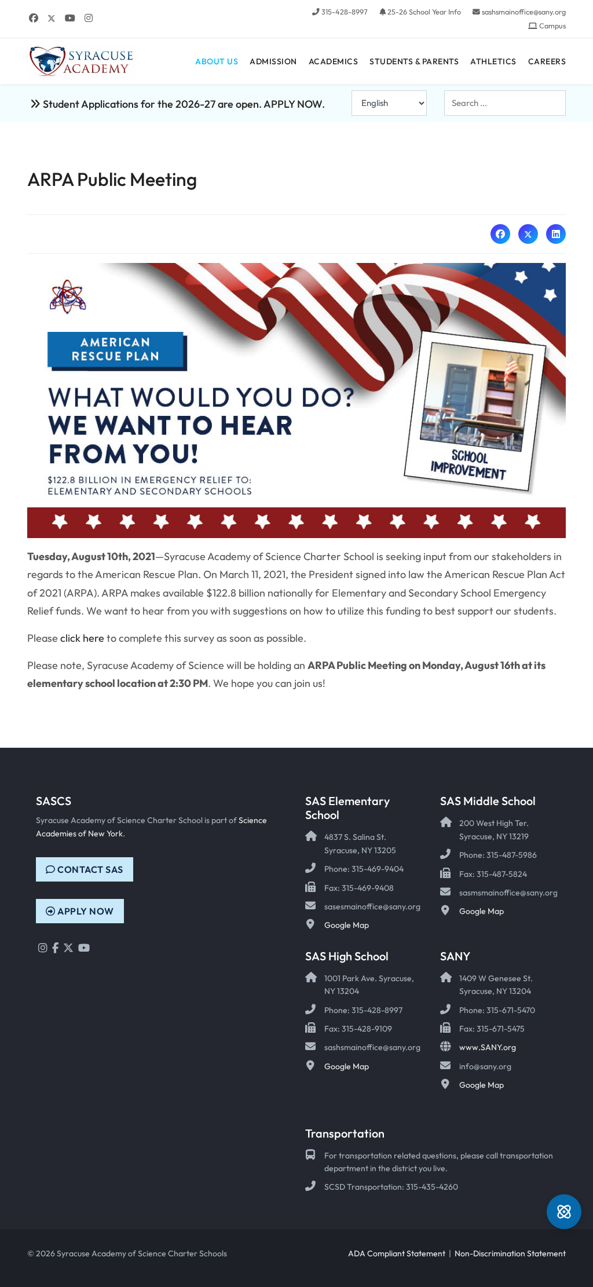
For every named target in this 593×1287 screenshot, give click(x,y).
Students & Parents (414, 61)
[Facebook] (33, 18)
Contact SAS (89, 869)
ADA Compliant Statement (396, 1253)
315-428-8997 (344, 11)
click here (82, 638)
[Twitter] (51, 18)
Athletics (493, 61)
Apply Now (85, 911)
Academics (333, 61)
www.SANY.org (487, 1047)
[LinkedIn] (556, 234)
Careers (547, 61)
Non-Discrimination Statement (510, 1253)
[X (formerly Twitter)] (528, 234)
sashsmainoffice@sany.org (524, 11)
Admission (273, 61)
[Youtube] (70, 18)
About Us (216, 61)
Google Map (346, 925)
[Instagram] (89, 18)
